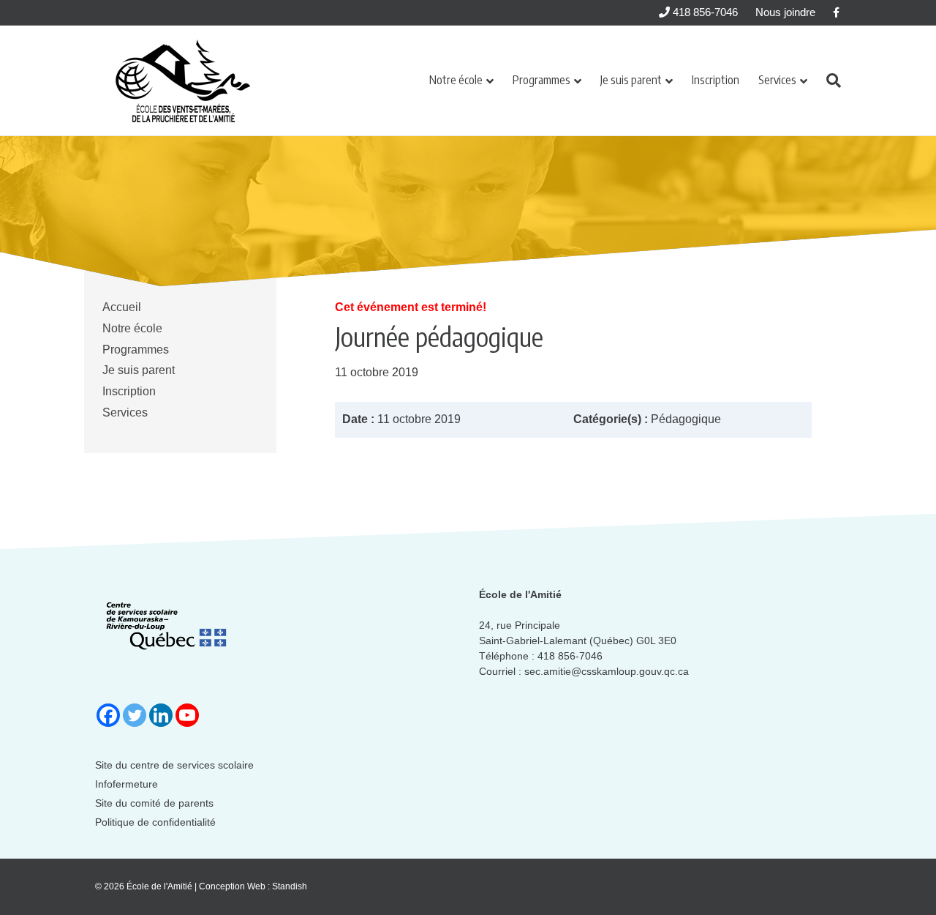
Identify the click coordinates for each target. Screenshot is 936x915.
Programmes (541, 79)
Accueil (121, 307)
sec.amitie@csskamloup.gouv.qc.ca (606, 671)
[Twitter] (134, 715)
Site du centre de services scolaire (174, 765)
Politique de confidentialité (155, 822)
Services (777, 79)
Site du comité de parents (154, 803)
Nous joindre (785, 12)
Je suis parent (631, 79)
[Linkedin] (161, 715)
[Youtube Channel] (187, 715)
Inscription (715, 79)
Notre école (456, 79)
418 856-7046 (704, 12)
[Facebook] (108, 715)
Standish (289, 886)
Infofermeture (126, 784)
